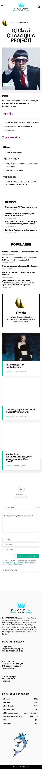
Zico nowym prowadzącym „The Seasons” (20, 266)
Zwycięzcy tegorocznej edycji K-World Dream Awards (19, 214)
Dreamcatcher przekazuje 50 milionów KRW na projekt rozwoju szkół (19, 258)
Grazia (12, 22)
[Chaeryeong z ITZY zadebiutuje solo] (21, 347)
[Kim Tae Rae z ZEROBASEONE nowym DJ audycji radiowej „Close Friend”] (21, 437)
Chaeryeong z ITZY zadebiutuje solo (21, 207)
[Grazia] (6, 22)
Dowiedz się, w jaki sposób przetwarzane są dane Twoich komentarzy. (19, 564)
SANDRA (8, 371)
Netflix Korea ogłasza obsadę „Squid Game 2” (18, 273)
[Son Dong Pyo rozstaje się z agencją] (32, 680)
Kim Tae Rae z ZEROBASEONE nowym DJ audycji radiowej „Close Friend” (21, 222)
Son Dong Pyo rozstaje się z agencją (21, 230)
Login (37, 507)
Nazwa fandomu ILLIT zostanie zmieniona (21, 251)
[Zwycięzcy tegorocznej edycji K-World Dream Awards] (21, 392)
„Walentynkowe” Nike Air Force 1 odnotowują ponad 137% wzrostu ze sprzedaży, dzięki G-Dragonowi (18, 282)
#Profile (8, 84)
